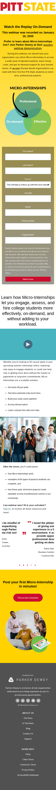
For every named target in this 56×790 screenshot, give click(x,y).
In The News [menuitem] (28, 723)
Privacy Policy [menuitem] (28, 769)
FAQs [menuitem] (28, 754)
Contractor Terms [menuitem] (28, 764)
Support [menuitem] (28, 738)
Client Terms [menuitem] (28, 759)
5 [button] (36, 562)
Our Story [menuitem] (28, 718)
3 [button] (28, 562)
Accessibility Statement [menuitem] (28, 775)
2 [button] (24, 562)
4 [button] (32, 562)
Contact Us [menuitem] (28, 733)
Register (7, 509)
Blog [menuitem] (28, 728)
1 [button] (20, 562)
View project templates (28, 597)
